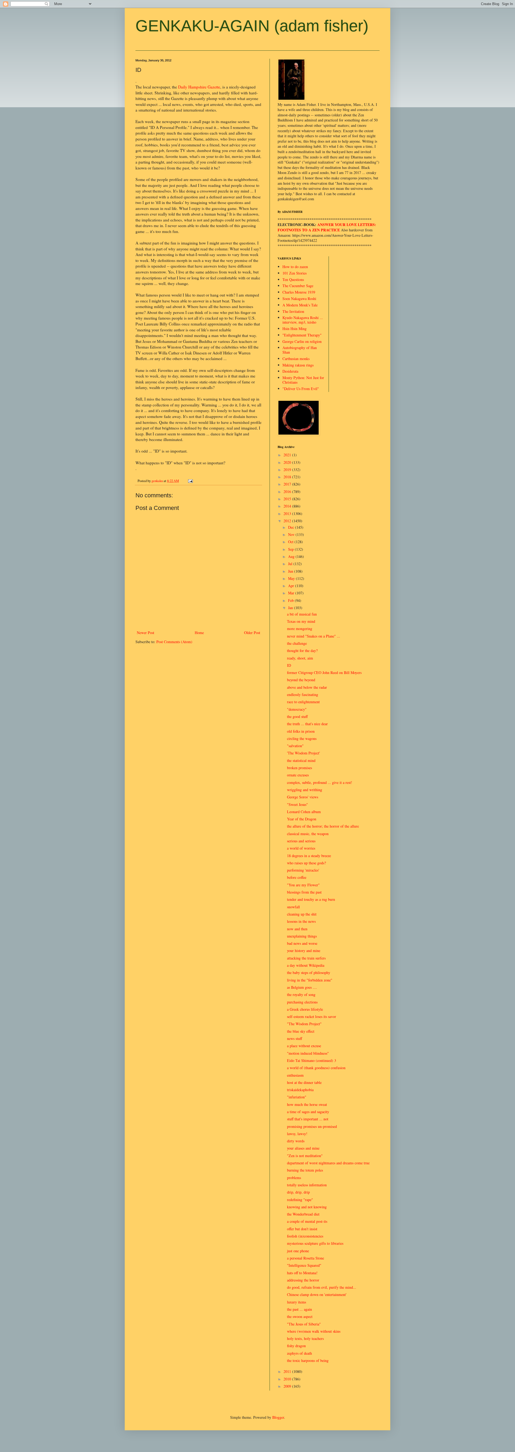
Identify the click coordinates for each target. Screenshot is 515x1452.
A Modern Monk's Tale (300, 305)
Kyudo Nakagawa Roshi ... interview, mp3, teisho (302, 320)
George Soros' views (302, 796)
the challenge (297, 643)
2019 (288, 469)
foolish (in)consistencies (305, 1236)
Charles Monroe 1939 (298, 292)
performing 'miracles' (303, 870)
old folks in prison (301, 731)
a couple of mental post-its (307, 1221)
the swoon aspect (299, 1316)
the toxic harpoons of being (308, 1360)
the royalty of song (301, 994)
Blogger (278, 1417)
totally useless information (307, 1184)
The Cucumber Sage (297, 285)
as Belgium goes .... (302, 987)
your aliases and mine (303, 1148)
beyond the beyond (301, 679)
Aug (292, 556)
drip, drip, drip (298, 1192)
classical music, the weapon (308, 833)
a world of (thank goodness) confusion (316, 1067)
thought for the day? (302, 650)
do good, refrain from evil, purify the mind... (321, 1287)
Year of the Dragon (301, 818)
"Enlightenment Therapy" (302, 335)
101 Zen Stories (294, 273)
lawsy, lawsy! (297, 1133)
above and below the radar (307, 687)
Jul (290, 563)
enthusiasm (295, 1075)
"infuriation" (296, 1096)
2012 (288, 520)
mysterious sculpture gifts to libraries (315, 1243)
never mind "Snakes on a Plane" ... (313, 636)
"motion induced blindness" (308, 1053)
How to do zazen (295, 266)
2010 (288, 1378)
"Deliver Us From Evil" (300, 388)
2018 (288, 476)
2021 (288, 454)
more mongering (299, 628)
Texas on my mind (301, 621)
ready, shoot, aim (300, 658)
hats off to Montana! (302, 1272)
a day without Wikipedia (305, 965)
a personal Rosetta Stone (305, 1258)
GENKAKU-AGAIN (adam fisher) (252, 26)
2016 (288, 491)
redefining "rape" (300, 1199)
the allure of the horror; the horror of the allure (323, 826)
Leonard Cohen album (304, 811)
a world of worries (301, 848)
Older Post (252, 632)
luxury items (296, 1302)
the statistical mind (301, 760)
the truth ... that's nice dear (307, 723)
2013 (288, 513)
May (292, 578)
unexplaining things (302, 936)
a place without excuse (304, 1045)
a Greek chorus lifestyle (305, 1009)
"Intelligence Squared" (304, 1265)
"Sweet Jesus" (297, 804)
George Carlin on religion (302, 341)
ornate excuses (298, 774)
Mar (291, 592)
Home (199, 632)
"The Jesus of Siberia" (304, 1324)
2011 (288, 1371)
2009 (288, 1386)
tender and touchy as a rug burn (311, 899)
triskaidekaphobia (300, 1089)
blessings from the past (304, 892)
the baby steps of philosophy (308, 972)
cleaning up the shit (302, 914)
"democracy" (297, 709)
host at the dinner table (304, 1082)
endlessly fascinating (302, 694)
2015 (288, 498)
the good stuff (297, 716)
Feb (291, 600)
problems (294, 1177)
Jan (291, 607)
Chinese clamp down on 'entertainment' (317, 1294)
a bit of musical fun (302, 614)
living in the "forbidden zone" (309, 980)
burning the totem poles (305, 1170)
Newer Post (145, 632)
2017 (288, 484)
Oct (291, 541)
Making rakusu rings (298, 365)
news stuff (294, 1038)
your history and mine (303, 950)
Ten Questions (293, 279)
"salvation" (295, 745)
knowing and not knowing (307, 1206)
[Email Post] (190, 481)
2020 (288, 462)
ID (289, 665)
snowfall (293, 906)
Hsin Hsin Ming (294, 328)
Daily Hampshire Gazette (199, 87)
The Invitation (293, 311)
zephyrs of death (299, 1353)
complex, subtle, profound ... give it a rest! (319, 782)
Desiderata (290, 371)
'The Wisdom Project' (303, 752)
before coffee (296, 877)
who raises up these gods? (306, 862)
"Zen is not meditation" (305, 1155)
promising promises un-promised (312, 1126)
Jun (291, 571)
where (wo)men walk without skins (313, 1331)
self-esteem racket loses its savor (311, 1016)
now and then (297, 928)
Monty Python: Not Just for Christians (303, 380)
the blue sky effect (300, 1031)
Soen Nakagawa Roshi (299, 298)
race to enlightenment (303, 701)
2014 (288, 506)
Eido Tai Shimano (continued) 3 (311, 1060)
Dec (291, 527)
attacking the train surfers (306, 958)
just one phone (298, 1250)
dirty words (295, 1140)
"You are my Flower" (303, 884)
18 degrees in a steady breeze (309, 855)
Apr (291, 585)
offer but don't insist (302, 1228)
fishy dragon (296, 1345)
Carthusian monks (296, 358)
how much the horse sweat (307, 1104)
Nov (292, 534)
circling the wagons (302, 738)
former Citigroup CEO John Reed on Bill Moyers (324, 672)
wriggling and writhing (304, 789)
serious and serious (301, 840)
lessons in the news (301, 921)
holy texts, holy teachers (305, 1338)
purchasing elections (302, 1002)
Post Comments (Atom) (174, 641)
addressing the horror (303, 1280)
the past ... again (299, 1309)
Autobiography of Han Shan (299, 350)
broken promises (299, 767)
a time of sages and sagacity (308, 1111)
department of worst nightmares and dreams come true (328, 1162)
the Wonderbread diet (303, 1214)
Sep (291, 549)
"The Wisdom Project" (304, 1023)
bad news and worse (302, 943)
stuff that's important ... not (307, 1118)
